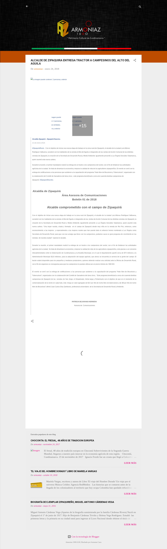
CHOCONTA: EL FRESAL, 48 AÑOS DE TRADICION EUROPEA (62, 440)
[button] (134, 61)
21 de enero (36, 143)
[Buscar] (140, 7)
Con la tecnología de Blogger (85, 536)
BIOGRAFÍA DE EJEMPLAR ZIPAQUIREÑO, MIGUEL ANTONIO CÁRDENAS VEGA (72, 502)
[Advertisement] (83, 404)
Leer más (130, 463)
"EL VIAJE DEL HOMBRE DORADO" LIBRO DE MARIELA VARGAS (64, 471)
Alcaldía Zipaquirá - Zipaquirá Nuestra (46, 139)
